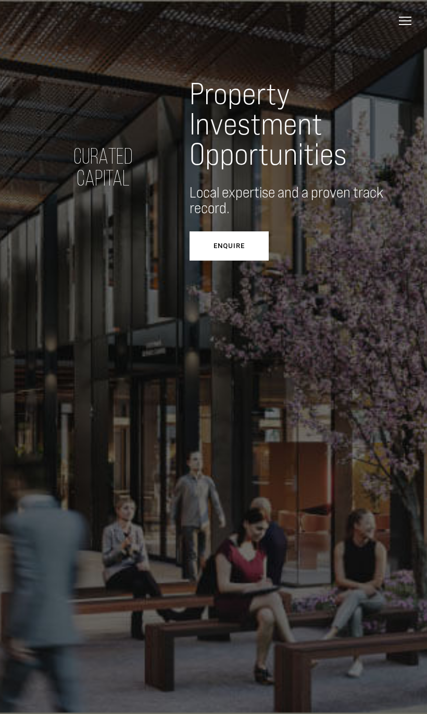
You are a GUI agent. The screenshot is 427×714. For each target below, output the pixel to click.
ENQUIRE (229, 246)
